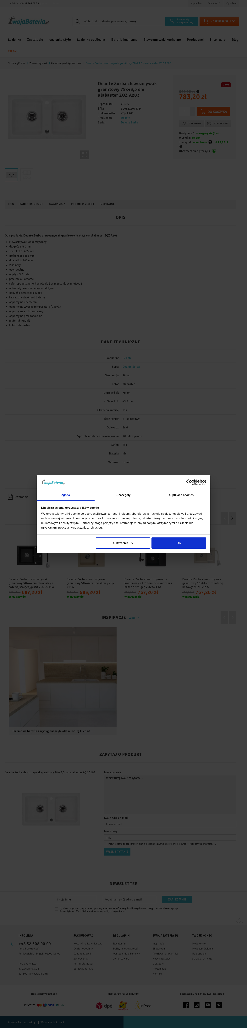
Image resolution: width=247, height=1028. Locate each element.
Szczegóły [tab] (124, 495)
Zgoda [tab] (65, 495)
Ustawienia (120, 543)
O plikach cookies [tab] (181, 495)
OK (179, 543)
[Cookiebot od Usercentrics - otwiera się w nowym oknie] (189, 482)
